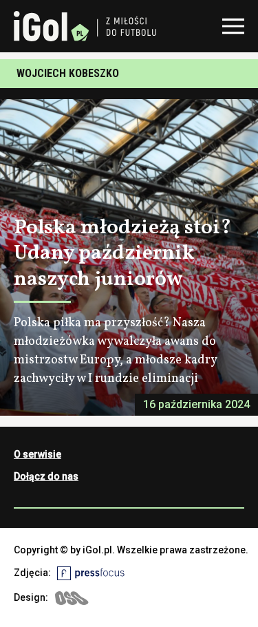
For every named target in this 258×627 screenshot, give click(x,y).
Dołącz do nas (46, 476)
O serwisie (37, 454)
